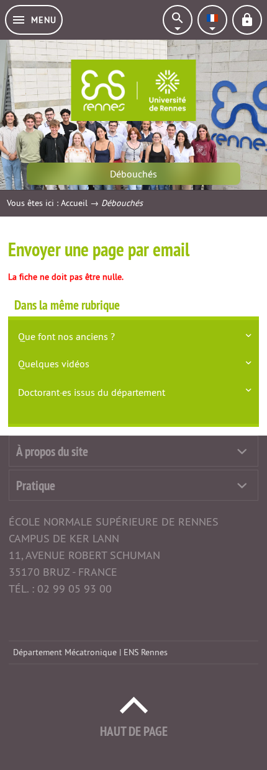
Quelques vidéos (53, 363)
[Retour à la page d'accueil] (133, 90)
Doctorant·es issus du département (91, 392)
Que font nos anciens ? (66, 336)
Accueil (74, 202)
